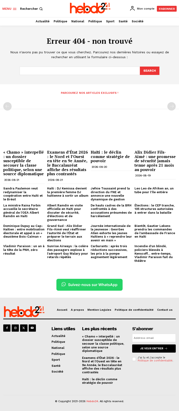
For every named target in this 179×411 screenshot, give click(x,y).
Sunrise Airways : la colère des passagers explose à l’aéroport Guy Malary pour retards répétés (67, 251)
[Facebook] (6, 328)
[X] (23, 328)
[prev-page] (7, 106)
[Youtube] (32, 328)
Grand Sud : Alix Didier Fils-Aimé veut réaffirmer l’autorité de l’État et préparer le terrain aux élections (66, 233)
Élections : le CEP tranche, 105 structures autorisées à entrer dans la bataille (154, 209)
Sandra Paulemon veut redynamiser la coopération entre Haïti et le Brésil (23, 194)
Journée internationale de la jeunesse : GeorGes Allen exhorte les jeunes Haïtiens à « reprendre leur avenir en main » (111, 233)
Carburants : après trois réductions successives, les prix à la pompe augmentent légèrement (109, 251)
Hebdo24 (92, 401)
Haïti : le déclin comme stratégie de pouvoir (110, 156)
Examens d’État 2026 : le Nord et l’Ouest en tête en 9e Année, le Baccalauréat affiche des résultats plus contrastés (67, 162)
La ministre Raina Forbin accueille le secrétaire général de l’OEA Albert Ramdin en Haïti (22, 211)
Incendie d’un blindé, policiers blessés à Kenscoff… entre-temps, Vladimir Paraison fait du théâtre (153, 253)
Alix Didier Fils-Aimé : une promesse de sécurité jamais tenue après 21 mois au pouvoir (155, 160)
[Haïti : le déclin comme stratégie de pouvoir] (111, 132)
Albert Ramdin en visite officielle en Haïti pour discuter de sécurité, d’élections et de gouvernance (65, 213)
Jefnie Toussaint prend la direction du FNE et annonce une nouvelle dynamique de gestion (110, 194)
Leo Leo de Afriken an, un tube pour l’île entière (154, 190)
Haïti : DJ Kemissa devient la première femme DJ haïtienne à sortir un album (67, 192)
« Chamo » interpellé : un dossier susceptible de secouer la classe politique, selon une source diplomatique (23, 162)
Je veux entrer (151, 348)
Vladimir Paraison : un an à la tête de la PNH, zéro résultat (24, 249)
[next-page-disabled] (171, 106)
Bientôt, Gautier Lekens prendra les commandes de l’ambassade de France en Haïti (154, 231)
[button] (32, 8)
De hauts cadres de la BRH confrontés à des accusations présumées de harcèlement (111, 211)
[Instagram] (15, 328)
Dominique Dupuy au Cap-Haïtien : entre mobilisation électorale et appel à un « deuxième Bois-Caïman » (24, 231)
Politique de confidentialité (155, 360)
